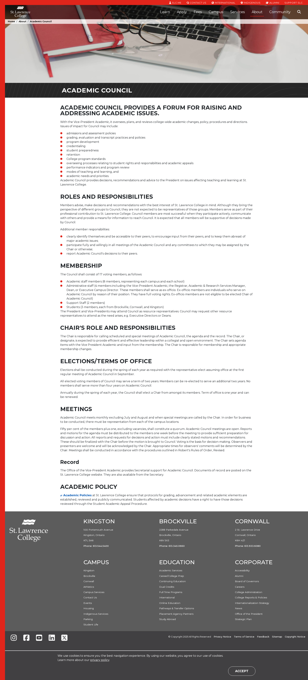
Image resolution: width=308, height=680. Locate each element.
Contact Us (197, 2)
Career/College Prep (171, 576)
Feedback (263, 636)
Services (237, 12)
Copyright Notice (295, 636)
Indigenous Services (95, 613)
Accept (241, 671)
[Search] (299, 12)
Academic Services (170, 570)
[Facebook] (26, 638)
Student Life (90, 624)
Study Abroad (167, 619)
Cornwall (88, 581)
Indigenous (252, 2)
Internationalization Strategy (252, 603)
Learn (165, 12)
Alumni (274, 2)
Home (11, 21)
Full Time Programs (170, 592)
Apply (182, 12)
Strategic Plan (243, 619)
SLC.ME (176, 2)
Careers (239, 586)
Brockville (89, 576)
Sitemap (277, 636)
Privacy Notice (222, 636)
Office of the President (249, 613)
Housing (88, 608)
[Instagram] (14, 638)
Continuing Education (172, 581)
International (224, 2)
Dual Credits (166, 586)
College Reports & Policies (251, 597)
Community (280, 12)
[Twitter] (64, 638)
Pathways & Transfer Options (176, 608)
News (238, 608)
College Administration (248, 592)
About (257, 12)
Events (87, 603)
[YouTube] (39, 638)
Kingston (88, 570)
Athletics (88, 586)
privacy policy (99, 660)
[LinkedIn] (52, 638)
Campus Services (93, 592)
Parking (88, 619)
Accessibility (242, 570)
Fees (198, 12)
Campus (216, 12)
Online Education (169, 603)
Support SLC (293, 2)
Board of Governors (247, 581)
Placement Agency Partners (176, 613)
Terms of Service (244, 636)
